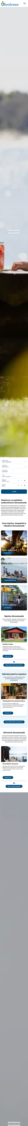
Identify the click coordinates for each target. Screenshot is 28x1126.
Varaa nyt (7, 656)
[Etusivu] (10, 3)
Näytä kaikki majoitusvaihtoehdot (14, 665)
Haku (14, 491)
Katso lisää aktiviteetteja (14, 786)
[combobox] (14, 461)
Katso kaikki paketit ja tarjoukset (14, 721)
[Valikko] (24, 3)
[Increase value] (24, 480)
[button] (14, 662)
